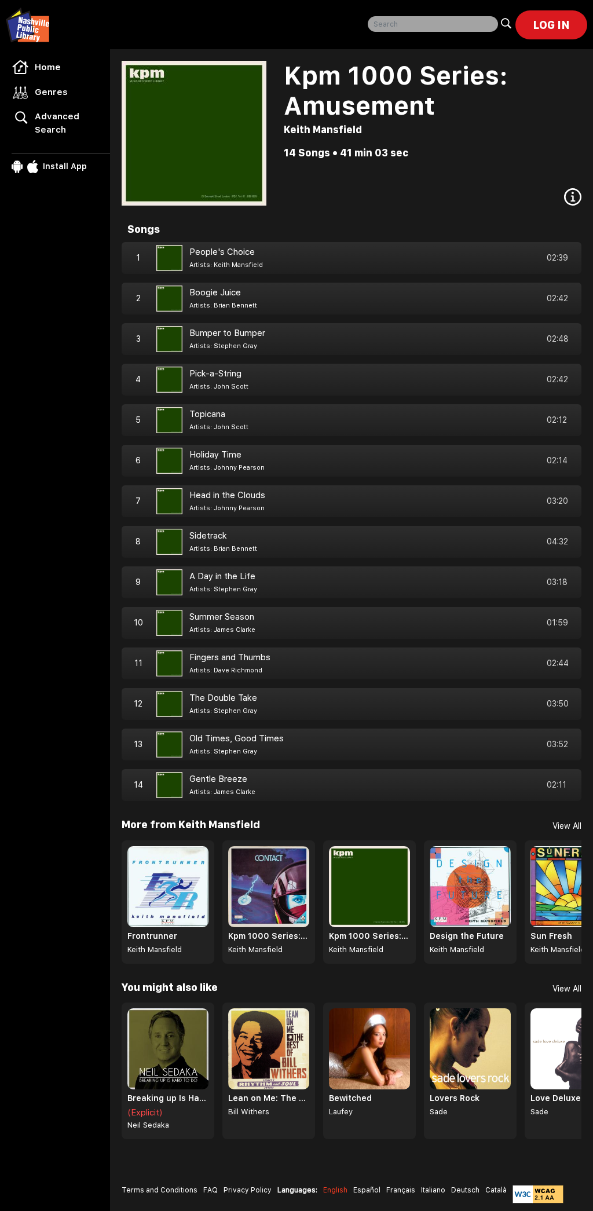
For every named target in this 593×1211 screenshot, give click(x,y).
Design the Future (467, 936)
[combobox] (433, 24)
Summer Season (221, 617)
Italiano (433, 1190)
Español (366, 1190)
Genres (51, 92)
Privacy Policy (248, 1190)
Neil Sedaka (148, 1125)
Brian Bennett (235, 305)
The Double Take (223, 698)
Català (496, 1190)
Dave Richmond (238, 670)
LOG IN (551, 25)
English (335, 1190)
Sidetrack (208, 536)
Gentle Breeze (218, 779)
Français (400, 1190)
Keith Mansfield (323, 129)
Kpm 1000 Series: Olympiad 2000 (369, 936)
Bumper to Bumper (227, 333)
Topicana (207, 414)
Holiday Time (215, 454)
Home (48, 67)
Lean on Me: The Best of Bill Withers (268, 1098)
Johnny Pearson (239, 467)
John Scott (231, 386)
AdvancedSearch (57, 123)
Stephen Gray (235, 346)
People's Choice (222, 252)
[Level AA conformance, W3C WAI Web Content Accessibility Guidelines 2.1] (538, 1194)
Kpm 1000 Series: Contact (268, 936)
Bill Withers (248, 1111)
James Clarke (234, 630)
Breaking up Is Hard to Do (167, 1098)
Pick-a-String (215, 373)
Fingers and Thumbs (229, 657)
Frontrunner (152, 936)
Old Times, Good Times (236, 738)
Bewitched (350, 1098)
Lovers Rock (454, 1098)
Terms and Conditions (159, 1190)
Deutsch (465, 1190)
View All (566, 825)
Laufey (341, 1111)
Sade (439, 1111)
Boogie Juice (215, 292)
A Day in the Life (222, 576)
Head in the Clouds (227, 495)
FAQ (210, 1190)
